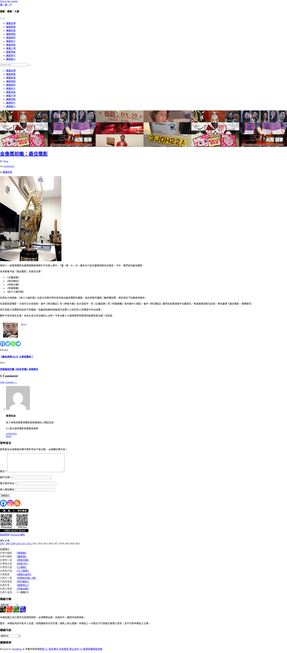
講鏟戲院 (11, 37)
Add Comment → (8, 382)
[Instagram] (10, 503)
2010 (18, 543)
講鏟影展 (11, 30)
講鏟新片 (11, 41)
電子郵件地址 (8, 483)
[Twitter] (7, 343)
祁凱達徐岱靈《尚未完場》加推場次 (19, 369)
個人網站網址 (7, 489)
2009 (13, 543)
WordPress (17, 649)
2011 (24, 543)
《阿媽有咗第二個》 (27, 578)
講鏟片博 (11, 48)
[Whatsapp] (13, 343)
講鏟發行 (11, 55)
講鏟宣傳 (11, 23)
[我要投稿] (10, 611)
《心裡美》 (22, 567)
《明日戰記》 (23, 581)
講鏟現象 (11, 52)
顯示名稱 (5, 477)
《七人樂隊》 (23, 571)
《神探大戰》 (23, 560)
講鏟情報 (11, 34)
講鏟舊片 (11, 59)
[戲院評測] (16, 611)
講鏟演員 (11, 45)
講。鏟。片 (6, 4)
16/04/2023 (9, 166)
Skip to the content (9, 1)
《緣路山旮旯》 (24, 574)
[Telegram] (18, 343)
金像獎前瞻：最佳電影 (24, 154)
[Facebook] (2, 343)
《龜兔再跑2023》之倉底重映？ (16, 356)
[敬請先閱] (3, 611)
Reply (9, 436)
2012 (29, 543)
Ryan (5, 161)
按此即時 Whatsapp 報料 (12, 534)
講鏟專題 (11, 27)
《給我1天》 (23, 563)
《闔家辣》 (22, 556)
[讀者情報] (23, 611)
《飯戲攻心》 (23, 585)
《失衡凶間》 (23, 588)
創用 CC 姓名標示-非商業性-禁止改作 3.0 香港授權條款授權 (70, 649)
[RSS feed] (17, 503)
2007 (2, 543)
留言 (3, 471)
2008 (7, 543)
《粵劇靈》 (22, 553)
